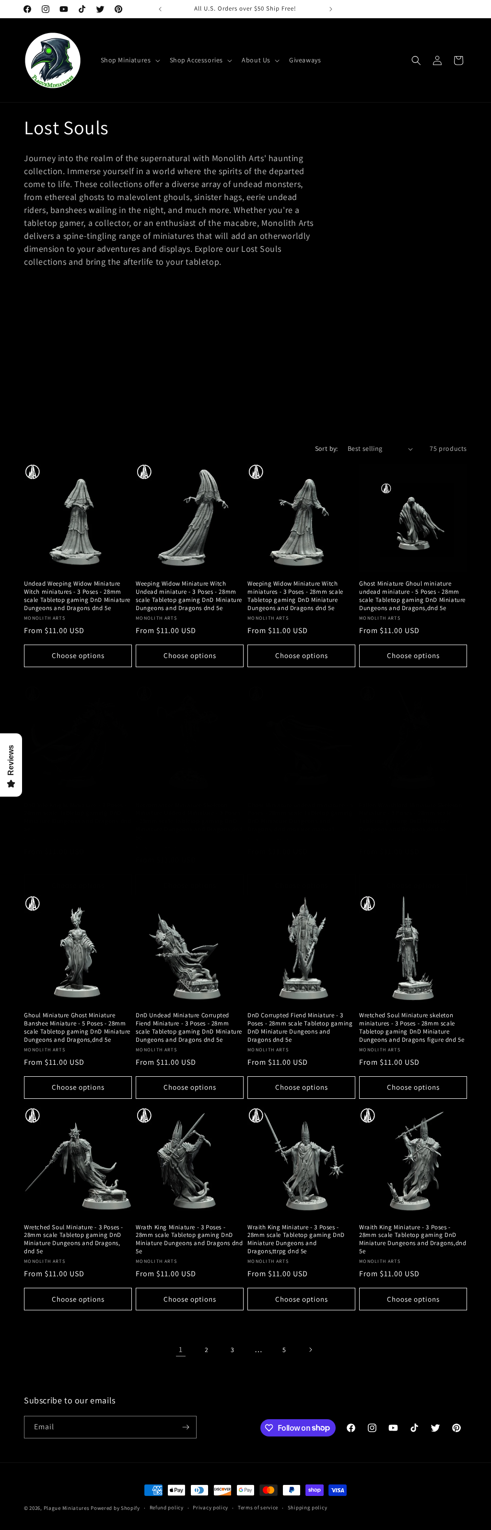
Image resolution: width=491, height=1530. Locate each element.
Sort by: (326, 448)
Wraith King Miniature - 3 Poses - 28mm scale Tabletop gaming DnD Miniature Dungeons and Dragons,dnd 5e (412, 1240)
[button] (129, 60)
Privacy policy (210, 1507)
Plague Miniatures (67, 1508)
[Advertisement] (245, 367)
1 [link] (181, 1349)
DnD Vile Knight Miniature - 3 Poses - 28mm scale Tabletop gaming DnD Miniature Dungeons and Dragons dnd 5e (77, 817)
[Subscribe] (185, 1427)
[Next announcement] (330, 9)
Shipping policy (307, 1507)
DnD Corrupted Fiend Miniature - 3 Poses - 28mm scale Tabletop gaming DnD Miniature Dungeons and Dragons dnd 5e (299, 1028)
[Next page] (310, 1349)
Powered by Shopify (115, 1508)
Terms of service (258, 1507)
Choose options (78, 655)
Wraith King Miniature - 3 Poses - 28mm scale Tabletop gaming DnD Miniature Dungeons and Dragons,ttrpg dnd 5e (296, 1240)
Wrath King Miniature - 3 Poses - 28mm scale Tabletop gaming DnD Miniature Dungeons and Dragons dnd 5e (189, 1240)
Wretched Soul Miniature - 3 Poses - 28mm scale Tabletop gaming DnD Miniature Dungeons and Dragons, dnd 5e (73, 1240)
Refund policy (167, 1507)
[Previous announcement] (160, 9)
